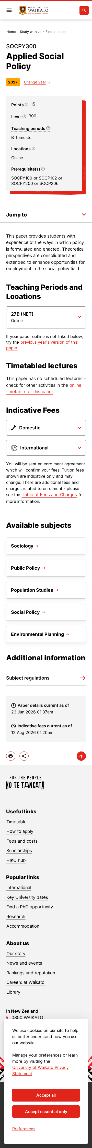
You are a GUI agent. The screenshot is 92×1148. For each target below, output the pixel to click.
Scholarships (19, 850)
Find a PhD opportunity (29, 906)
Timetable (16, 821)
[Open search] (84, 10)
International (18, 887)
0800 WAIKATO (27, 1017)
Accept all (46, 1095)
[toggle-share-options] (24, 756)
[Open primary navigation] (9, 10)
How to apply (19, 831)
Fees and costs (22, 841)
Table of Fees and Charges (49, 494)
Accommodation (22, 926)
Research (15, 916)
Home (11, 31)
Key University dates (27, 897)
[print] (10, 756)
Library (13, 992)
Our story (15, 953)
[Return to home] (33, 10)
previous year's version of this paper (42, 345)
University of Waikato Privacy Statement (40, 1070)
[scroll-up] (81, 756)
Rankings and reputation (30, 972)
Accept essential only (46, 1111)
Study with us (30, 31)
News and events (24, 963)
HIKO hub (16, 860)
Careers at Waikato (25, 982)
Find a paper (55, 31)
